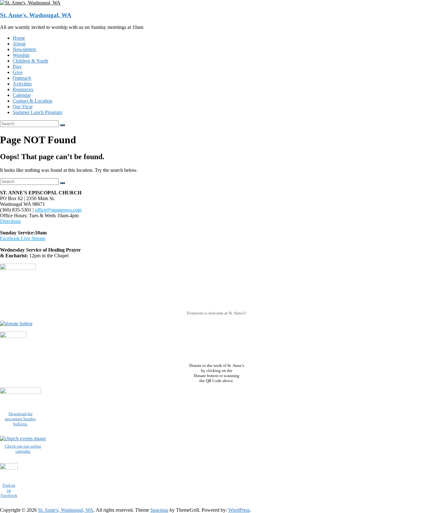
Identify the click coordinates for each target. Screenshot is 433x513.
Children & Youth (30, 61)
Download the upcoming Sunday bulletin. (20, 418)
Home (19, 38)
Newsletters (24, 49)
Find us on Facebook (9, 490)
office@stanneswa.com (58, 210)
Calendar (22, 95)
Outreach (22, 78)
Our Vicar (23, 106)
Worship (21, 55)
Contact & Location (32, 101)
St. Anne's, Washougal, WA (35, 15)
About (19, 43)
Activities (22, 83)
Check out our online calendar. (23, 449)
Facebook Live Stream (22, 238)
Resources (23, 89)
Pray (17, 66)
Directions (10, 221)
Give (18, 72)
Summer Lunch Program (37, 112)
